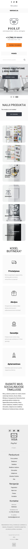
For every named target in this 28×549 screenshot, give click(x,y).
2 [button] (13, 97)
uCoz (14, 537)
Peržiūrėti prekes (10, 77)
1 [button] (11, 97)
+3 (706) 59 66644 (14, 512)
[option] (14, 79)
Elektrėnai (14, 507)
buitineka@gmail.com (14, 517)
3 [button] (16, 97)
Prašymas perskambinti (15, 45)
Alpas (17, 539)
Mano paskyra (14, 5)
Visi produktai (14, 114)
